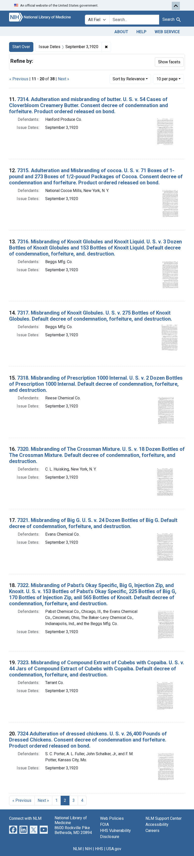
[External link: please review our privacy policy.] (13, 829)
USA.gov (113, 848)
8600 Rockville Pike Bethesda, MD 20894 (73, 830)
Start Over (21, 46)
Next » (63, 78)
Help (141, 31)
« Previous (18, 78)
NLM (77, 848)
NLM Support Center (164, 818)
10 (167, 78)
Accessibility (157, 824)
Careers (152, 830)
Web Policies (112, 818)
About (121, 31)
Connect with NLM (25, 818)
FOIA (104, 824)
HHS (99, 848)
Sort (129, 78)
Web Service (167, 31)
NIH (88, 848)
